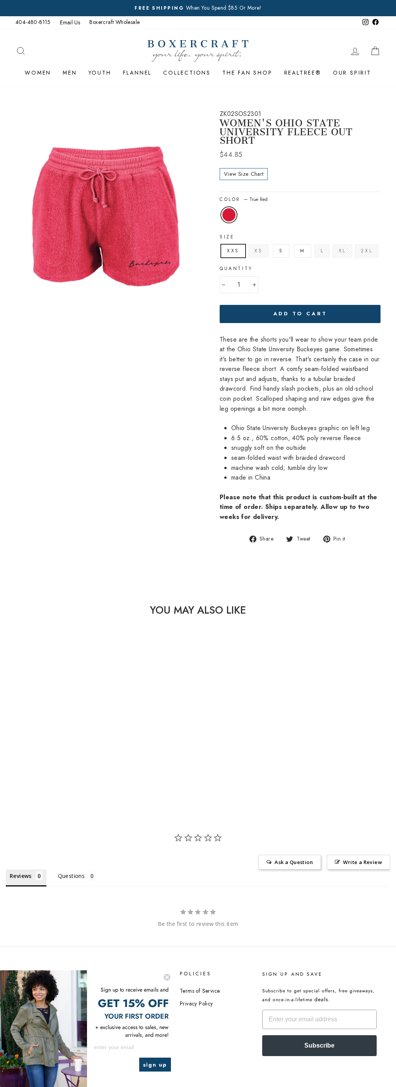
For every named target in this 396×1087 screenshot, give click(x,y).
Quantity (236, 268)
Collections (187, 73)
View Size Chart (243, 174)
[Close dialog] (167, 977)
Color (244, 199)
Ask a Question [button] (294, 862)
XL (342, 250)
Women (38, 73)
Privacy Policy (196, 1003)
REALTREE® (302, 73)
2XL (366, 250)
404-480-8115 (33, 22)
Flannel (137, 73)
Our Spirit (352, 73)
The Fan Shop (247, 73)
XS (258, 250)
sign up (155, 1064)
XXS (233, 250)
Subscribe (319, 1045)
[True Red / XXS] (54, 750)
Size (227, 236)
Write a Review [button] (362, 862)
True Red (229, 215)
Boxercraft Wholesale (114, 22)
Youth (100, 73)
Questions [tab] (71, 875)
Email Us (70, 22)
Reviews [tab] (21, 875)
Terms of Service (200, 991)
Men (70, 73)
